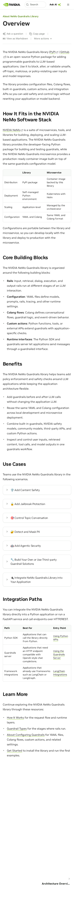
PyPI (52, 52)
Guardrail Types (17, 728)
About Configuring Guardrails (26, 734)
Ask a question (15, 33)
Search (34, 4)
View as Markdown (17, 38)
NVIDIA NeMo (11, 130)
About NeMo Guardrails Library (20, 16)
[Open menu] (68, 5)
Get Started (14, 750)
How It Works (15, 717)
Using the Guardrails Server (59, 654)
